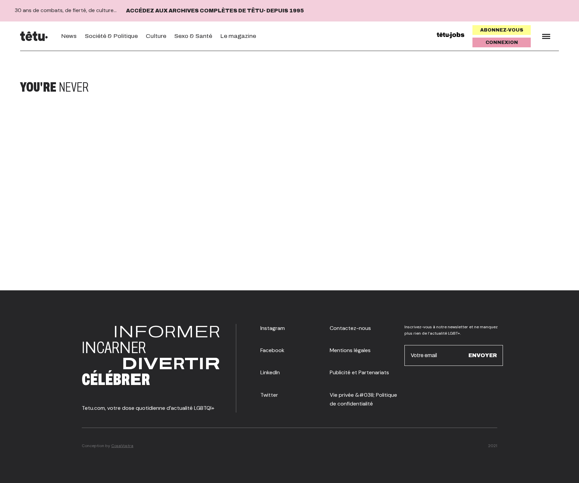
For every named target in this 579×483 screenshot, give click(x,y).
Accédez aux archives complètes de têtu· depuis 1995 (215, 10)
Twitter (269, 394)
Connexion (502, 42)
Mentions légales (350, 350)
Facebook (272, 350)
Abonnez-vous (501, 30)
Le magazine (238, 36)
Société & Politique (111, 36)
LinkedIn (270, 372)
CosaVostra (122, 445)
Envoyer (482, 355)
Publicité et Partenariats (359, 372)
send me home (515, 87)
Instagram (272, 328)
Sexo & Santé (193, 36)
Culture (156, 36)
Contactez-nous (350, 328)
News (69, 36)
